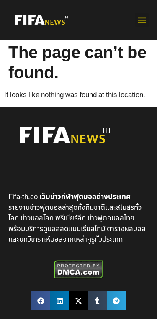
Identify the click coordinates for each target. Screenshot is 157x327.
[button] (142, 20)
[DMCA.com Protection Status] (78, 277)
